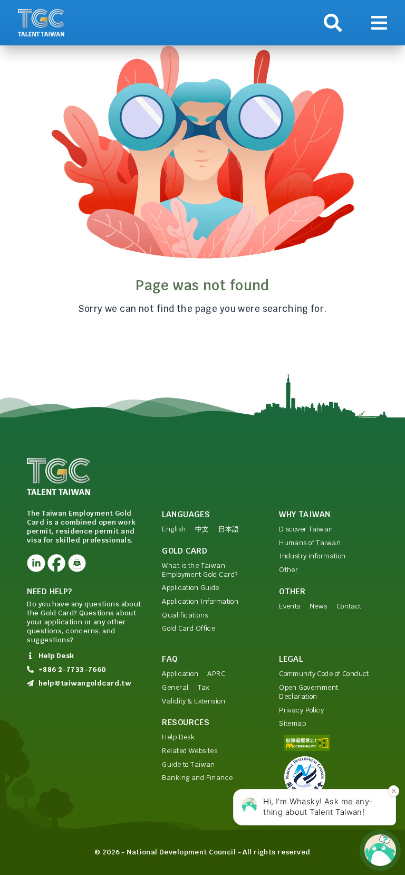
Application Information (200, 601)
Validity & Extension (193, 701)
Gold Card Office (188, 628)
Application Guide (190, 587)
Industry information (312, 555)
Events (290, 606)
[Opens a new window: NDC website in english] (328, 777)
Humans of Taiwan (310, 542)
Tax (203, 687)
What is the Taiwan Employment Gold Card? (199, 570)
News (318, 606)
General (175, 687)
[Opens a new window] (36, 563)
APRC (216, 673)
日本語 (228, 529)
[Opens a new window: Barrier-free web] (328, 743)
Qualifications (185, 615)
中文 (202, 529)
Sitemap (292, 723)
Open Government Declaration (308, 692)
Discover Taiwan (306, 529)
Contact (349, 606)
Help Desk (178, 737)
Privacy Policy (301, 710)
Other (288, 569)
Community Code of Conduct (324, 673)
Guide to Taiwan (188, 764)
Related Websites (189, 750)
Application (180, 673)
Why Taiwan (304, 514)
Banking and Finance (197, 777)
